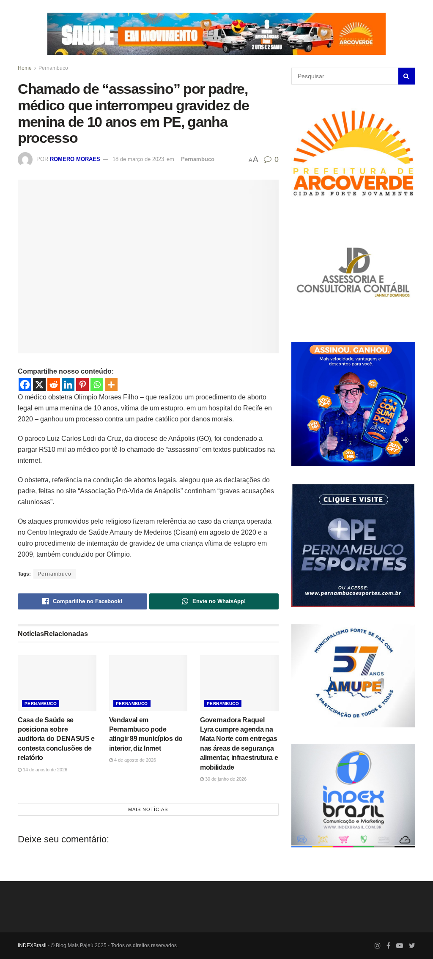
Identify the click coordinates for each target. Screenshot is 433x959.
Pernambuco (53, 68)
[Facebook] (25, 384)
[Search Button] (406, 76)
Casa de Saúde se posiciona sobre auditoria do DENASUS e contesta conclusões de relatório (56, 739)
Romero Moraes (75, 159)
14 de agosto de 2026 (44, 769)
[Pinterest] (82, 384)
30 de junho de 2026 (225, 778)
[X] (39, 384)
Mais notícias (148, 809)
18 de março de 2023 (138, 159)
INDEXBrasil (32, 945)
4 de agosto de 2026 (134, 759)
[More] (111, 384)
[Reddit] (53, 384)
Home (25, 68)
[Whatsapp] (96, 384)
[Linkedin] (68, 384)
